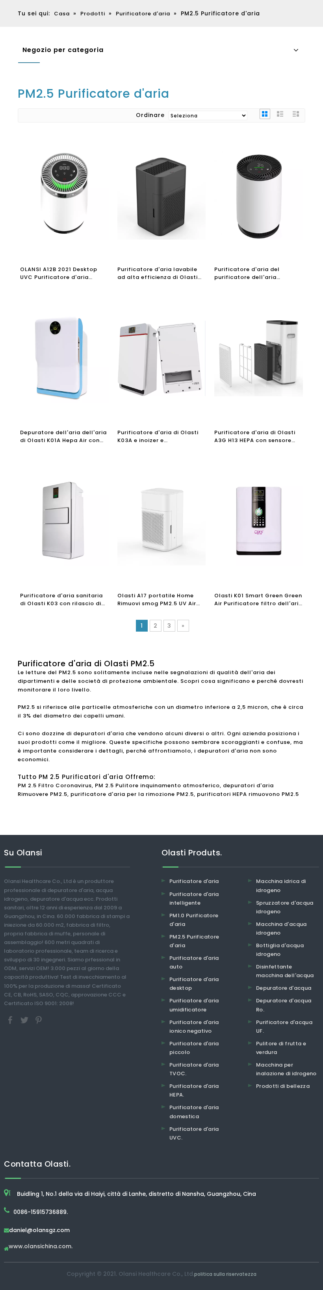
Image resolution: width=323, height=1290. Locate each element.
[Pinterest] (38, 1019)
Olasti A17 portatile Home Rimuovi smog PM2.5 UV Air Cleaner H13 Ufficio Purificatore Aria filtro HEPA (158, 600)
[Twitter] (25, 1019)
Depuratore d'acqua (283, 988)
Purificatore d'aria (194, 881)
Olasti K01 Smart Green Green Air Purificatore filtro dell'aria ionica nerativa (258, 600)
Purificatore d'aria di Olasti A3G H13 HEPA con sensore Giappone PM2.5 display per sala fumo (255, 436)
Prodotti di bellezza (283, 1086)
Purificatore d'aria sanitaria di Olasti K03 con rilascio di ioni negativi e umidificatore (62, 600)
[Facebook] (11, 1019)
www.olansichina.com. (40, 1247)
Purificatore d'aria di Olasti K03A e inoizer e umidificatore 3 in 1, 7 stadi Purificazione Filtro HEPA (158, 436)
